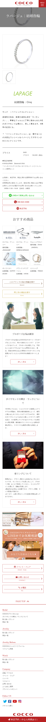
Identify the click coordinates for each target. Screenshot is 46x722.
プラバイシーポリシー (9, 689)
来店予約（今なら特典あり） (25, 719)
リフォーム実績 (7, 649)
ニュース (5, 678)
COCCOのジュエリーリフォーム (13, 646)
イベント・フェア (8, 675)
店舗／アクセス (7, 673)
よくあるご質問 (7, 686)
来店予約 (23, 208)
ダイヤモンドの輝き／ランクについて (15, 616)
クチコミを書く (7, 706)
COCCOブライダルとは (10, 614)
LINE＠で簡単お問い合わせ (23, 195)
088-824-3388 (23, 201)
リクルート (6, 681)
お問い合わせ (6, 684)
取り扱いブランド (8, 619)
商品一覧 (5, 622)
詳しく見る (22, 362)
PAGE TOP (20, 601)
